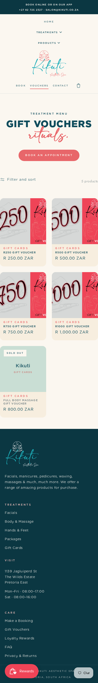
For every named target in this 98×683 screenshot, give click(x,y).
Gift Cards (14, 548)
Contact (60, 85)
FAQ (8, 647)
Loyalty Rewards (19, 638)
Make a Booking (19, 621)
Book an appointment (49, 155)
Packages (13, 539)
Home (49, 21)
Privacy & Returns (21, 656)
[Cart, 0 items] (78, 85)
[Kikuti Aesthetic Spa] (49, 64)
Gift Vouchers (17, 629)
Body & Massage (19, 521)
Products (47, 42)
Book (21, 85)
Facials (11, 513)
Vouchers (39, 85)
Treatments (47, 32)
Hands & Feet (17, 530)
